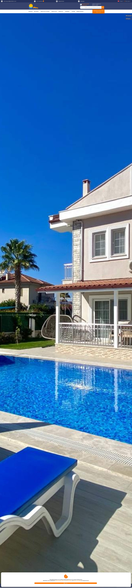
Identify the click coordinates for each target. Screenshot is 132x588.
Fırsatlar (61, 11)
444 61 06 (84, 5)
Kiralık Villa (54, 11)
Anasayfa (31, 11)
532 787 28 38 (85, 3)
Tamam (66, 583)
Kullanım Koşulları (77, 580)
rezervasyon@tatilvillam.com (9, 1)
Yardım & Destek (79, 11)
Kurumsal (67, 11)
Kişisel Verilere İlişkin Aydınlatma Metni (63, 580)
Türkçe (120, 1)
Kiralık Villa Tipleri (45, 11)
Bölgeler (36, 11)
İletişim (73, 11)
